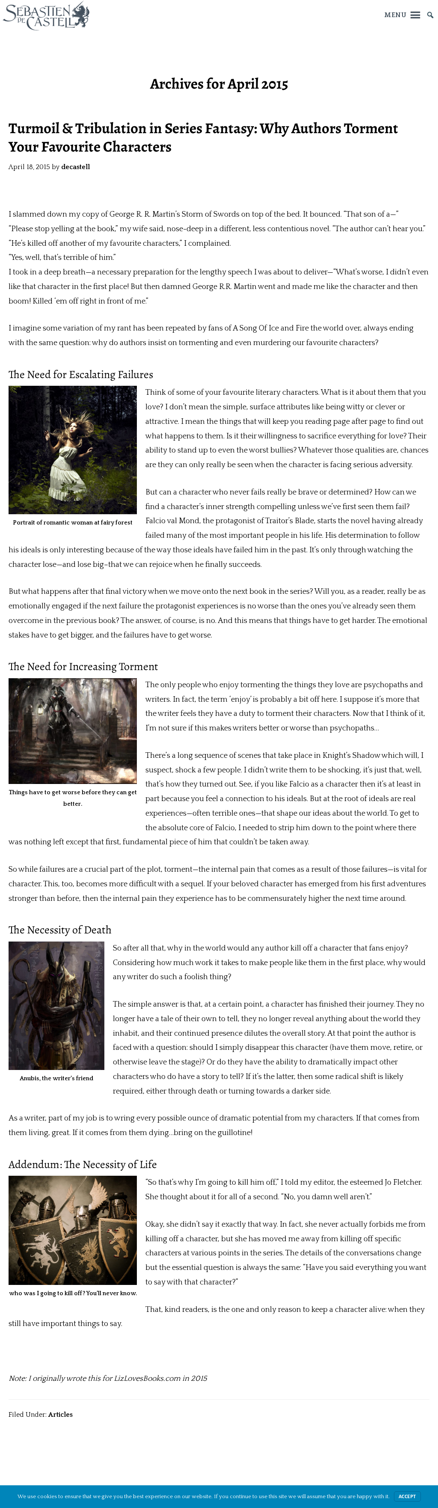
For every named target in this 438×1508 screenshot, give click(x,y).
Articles (60, 1415)
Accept (407, 1496)
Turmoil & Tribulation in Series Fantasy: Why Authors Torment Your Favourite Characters (203, 137)
